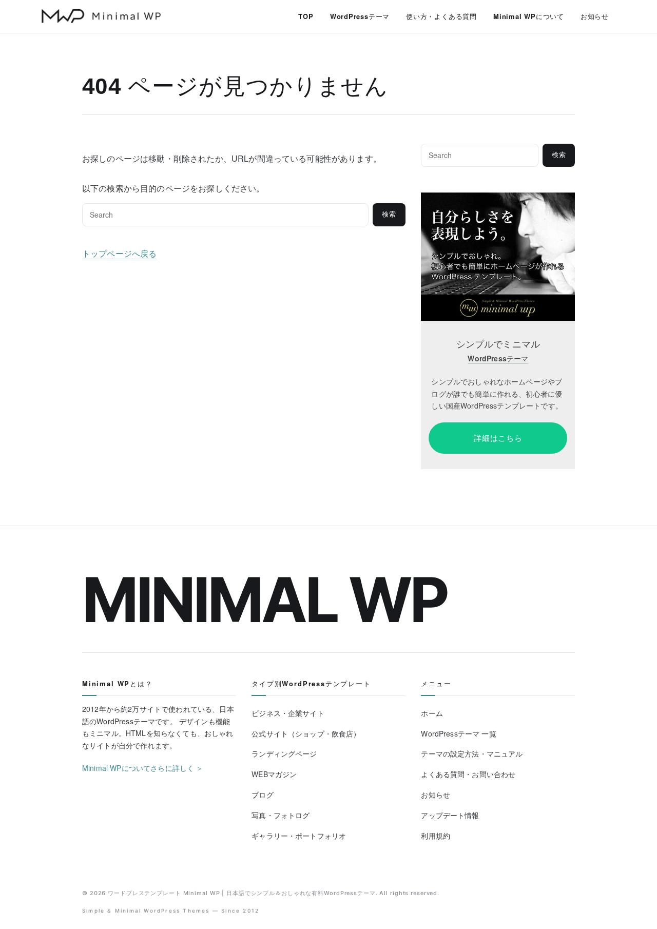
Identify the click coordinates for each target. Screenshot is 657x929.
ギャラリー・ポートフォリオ (299, 835)
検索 (389, 214)
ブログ (262, 794)
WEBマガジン (274, 774)
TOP (305, 16)
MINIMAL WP (264, 599)
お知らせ (595, 16)
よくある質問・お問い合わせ (468, 774)
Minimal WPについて (528, 16)
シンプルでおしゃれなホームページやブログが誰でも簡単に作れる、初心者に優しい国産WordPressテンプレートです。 (497, 393)
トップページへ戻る (119, 253)
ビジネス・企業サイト (288, 713)
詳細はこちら (498, 437)
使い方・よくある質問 (441, 16)
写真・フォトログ (281, 815)
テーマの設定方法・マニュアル (472, 753)
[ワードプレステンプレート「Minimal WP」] (498, 199)
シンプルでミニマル (498, 344)
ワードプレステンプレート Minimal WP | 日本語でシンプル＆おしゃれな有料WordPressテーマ (242, 893)
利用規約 (435, 835)
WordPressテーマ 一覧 (458, 733)
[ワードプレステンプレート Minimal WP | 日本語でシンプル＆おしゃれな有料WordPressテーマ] (101, 16)
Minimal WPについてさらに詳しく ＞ (143, 768)
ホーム (431, 713)
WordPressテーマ (360, 16)
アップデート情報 (450, 815)
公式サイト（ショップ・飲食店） (306, 733)
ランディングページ (284, 753)
